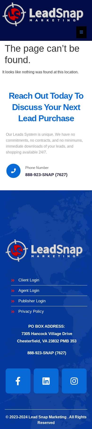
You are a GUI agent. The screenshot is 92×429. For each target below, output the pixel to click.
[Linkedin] (46, 380)
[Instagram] (74, 380)
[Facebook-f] (18, 380)
